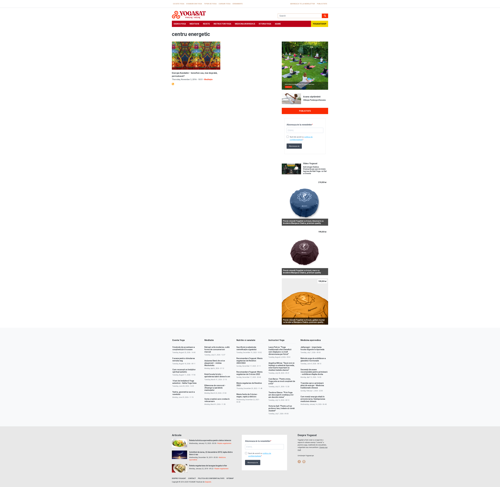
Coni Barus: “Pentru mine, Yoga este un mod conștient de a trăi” (281, 381)
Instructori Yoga (222, 24)
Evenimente (238, 4)
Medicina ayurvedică (245, 24)
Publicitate (322, 4)
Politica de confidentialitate (211, 478)
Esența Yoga (180, 24)
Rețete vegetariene (224, 443)
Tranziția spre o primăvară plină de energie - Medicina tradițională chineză (312, 385)
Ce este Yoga (178, 4)
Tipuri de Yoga (210, 4)
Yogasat (222, 15)
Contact (192, 478)
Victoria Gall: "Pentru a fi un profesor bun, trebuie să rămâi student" (281, 408)
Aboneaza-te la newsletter (302, 4)
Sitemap (230, 478)
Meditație (194, 24)
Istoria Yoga (265, 24)
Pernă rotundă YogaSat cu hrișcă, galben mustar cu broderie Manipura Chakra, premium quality (304, 321)
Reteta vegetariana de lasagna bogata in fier (208, 466)
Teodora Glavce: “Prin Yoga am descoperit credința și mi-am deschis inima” (281, 394)
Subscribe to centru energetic (173, 84)
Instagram (303, 461)
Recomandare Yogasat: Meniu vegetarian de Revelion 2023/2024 (249, 360)
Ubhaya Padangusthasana (314, 100)
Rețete (206, 24)
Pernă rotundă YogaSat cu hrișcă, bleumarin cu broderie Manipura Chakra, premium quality (303, 222)
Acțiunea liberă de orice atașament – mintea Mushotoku (214, 363)
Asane (278, 24)
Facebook (299, 461)
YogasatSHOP (319, 24)
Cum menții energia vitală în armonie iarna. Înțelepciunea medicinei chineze (313, 399)
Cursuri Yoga (224, 4)
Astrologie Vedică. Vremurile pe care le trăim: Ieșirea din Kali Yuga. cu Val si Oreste (315, 170)
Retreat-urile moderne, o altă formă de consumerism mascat (217, 349)
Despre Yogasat (179, 478)
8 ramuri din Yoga (194, 4)
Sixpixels (208, 482)
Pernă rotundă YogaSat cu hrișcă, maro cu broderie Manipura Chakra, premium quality (302, 271)
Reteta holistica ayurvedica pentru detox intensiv (210, 440)
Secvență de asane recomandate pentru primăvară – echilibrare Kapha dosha (314, 372)
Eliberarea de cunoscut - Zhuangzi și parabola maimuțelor (215, 387)
